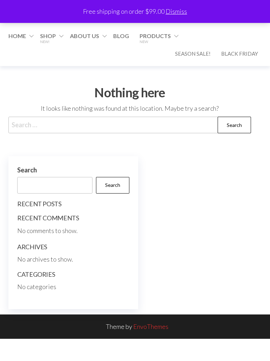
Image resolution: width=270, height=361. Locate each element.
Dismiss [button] (176, 11)
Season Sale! (193, 53)
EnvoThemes (150, 326)
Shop (48, 38)
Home (17, 35)
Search (27, 170)
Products (155, 38)
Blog (121, 35)
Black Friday (239, 53)
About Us (84, 35)
